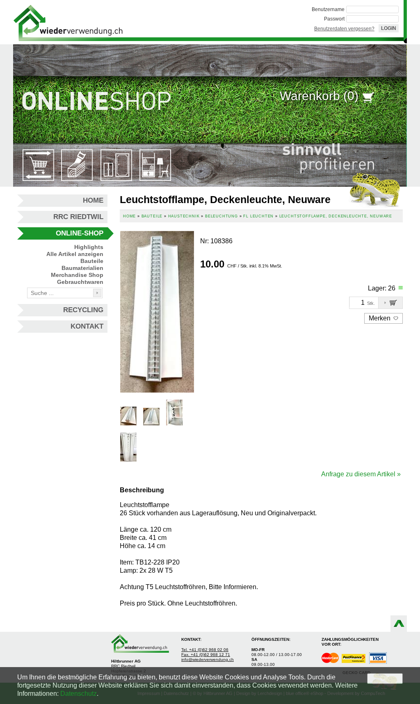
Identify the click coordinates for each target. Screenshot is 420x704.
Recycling (83, 310)
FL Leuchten (258, 216)
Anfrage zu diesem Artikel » (361, 474)
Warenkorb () (319, 96)
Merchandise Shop (77, 275)
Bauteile (91, 261)
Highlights (88, 247)
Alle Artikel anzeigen (74, 254)
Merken (380, 318)
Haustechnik (184, 216)
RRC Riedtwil (78, 217)
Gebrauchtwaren (80, 282)
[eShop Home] (68, 22)
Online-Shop (79, 233)
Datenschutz (78, 693)
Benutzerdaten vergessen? (344, 29)
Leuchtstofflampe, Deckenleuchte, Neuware (335, 216)
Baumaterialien (82, 268)
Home (93, 200)
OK (385, 678)
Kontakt (87, 326)
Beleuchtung (221, 216)
